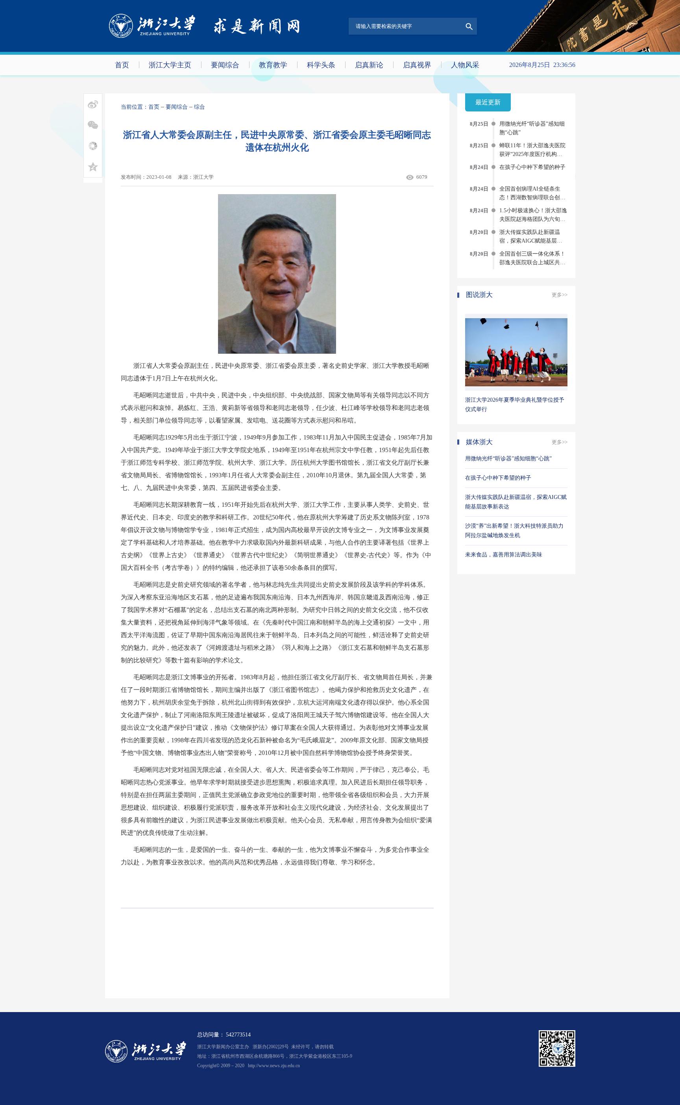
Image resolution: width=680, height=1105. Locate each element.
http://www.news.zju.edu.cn (274, 1065)
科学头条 (321, 65)
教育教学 (273, 65)
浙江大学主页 (170, 65)
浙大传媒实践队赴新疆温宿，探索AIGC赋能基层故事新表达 (530, 240)
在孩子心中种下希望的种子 (532, 167)
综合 (199, 107)
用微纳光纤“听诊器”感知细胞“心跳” (508, 459)
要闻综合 (225, 65)
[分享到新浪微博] (93, 104)
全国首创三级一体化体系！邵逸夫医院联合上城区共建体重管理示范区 (532, 262)
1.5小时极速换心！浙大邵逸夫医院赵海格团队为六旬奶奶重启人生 (533, 219)
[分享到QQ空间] (93, 166)
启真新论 (369, 65)
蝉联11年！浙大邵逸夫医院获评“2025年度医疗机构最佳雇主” (532, 154)
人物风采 (465, 65)
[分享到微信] (93, 125)
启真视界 (417, 65)
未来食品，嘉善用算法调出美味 (503, 555)
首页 (122, 65)
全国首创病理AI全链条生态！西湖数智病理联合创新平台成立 (532, 197)
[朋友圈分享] (93, 145)
